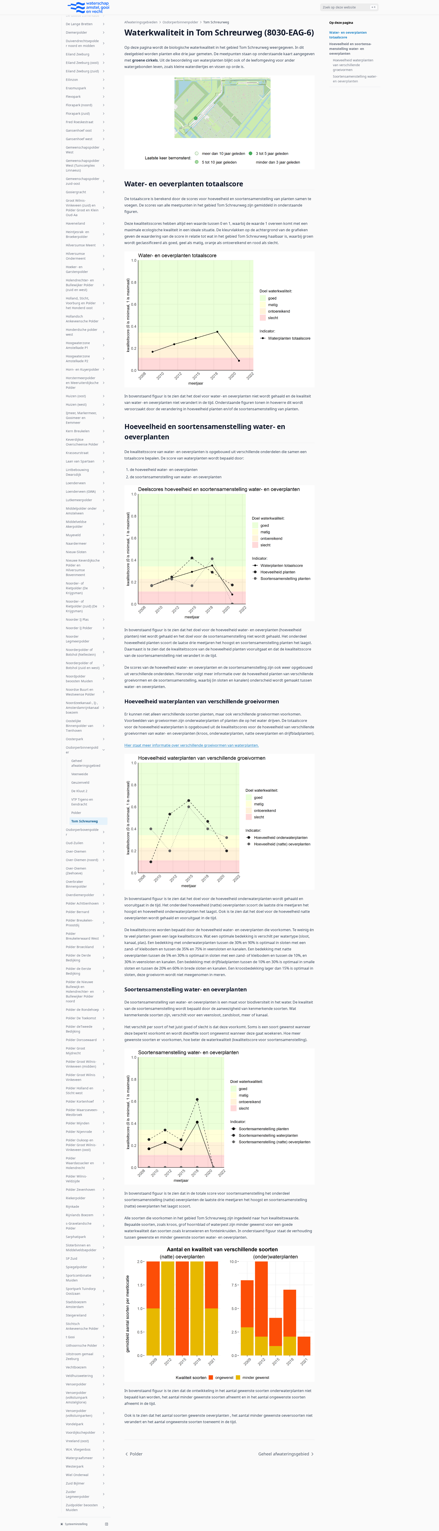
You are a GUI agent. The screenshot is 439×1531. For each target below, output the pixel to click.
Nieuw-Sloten (76, 552)
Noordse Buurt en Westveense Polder (80, 691)
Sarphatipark (76, 1237)
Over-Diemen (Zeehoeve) (76, 870)
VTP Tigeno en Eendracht (82, 801)
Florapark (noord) (79, 105)
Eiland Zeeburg (77, 54)
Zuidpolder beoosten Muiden (82, 1507)
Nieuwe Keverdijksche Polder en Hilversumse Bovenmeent (83, 567)
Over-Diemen (76, 851)
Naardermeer (76, 543)
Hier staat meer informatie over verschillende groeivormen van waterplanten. (191, 745)
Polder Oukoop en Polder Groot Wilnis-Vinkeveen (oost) (81, 1145)
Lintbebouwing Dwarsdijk (77, 472)
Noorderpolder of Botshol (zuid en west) (82, 665)
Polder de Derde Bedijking (78, 957)
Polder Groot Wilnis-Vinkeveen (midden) (81, 1064)
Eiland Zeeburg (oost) (82, 62)
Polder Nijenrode (79, 1131)
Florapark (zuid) (78, 113)
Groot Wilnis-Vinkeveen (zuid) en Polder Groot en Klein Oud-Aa (82, 207)
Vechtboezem (76, 1367)
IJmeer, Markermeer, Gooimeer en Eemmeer (81, 418)
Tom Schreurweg (84, 821)
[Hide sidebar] (106, 1524)
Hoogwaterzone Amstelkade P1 (78, 345)
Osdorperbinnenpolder (82, 749)
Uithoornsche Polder (81, 1345)
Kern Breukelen (78, 431)
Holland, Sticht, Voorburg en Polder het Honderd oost (81, 303)
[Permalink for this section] (247, 183)
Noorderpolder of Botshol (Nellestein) (81, 652)
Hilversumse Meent (81, 245)
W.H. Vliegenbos (78, 1449)
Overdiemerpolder (80, 895)
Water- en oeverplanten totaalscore (348, 34)
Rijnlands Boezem (79, 1215)
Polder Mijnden (77, 1123)
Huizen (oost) (76, 396)
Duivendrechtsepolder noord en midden (82, 43)
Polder (76, 812)
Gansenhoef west (79, 139)
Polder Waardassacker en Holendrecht (80, 1163)
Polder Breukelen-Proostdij (79, 922)
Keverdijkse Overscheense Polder (82, 441)
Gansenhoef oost (79, 130)
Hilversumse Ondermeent (76, 256)
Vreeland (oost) (77, 1441)
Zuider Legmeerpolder (77, 1494)
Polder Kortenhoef (80, 1101)
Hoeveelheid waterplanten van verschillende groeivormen (353, 65)
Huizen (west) (76, 404)
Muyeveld (73, 535)
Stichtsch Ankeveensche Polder (82, 1326)
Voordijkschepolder (80, 1432)
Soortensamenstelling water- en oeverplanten (355, 78)
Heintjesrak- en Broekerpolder (77, 234)
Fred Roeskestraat (79, 122)
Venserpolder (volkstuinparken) (79, 1413)
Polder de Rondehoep (82, 1009)
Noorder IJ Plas (77, 619)
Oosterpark (74, 739)
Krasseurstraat (77, 453)
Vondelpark (74, 1424)
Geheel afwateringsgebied (85, 763)
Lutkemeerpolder (79, 500)
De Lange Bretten (79, 24)
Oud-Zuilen (74, 843)
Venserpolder (76, 1384)
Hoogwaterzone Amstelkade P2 (78, 358)
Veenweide (79, 774)
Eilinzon (72, 79)
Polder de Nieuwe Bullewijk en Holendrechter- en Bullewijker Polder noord (80, 991)
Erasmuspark (76, 88)
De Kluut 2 (79, 791)
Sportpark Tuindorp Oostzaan (81, 1291)
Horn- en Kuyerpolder (82, 369)
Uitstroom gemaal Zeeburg (79, 1356)
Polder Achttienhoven (82, 903)
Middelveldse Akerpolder (76, 524)
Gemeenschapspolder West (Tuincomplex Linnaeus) (82, 165)
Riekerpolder (76, 1198)
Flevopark (73, 96)
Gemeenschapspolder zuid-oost (82, 181)
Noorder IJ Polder (79, 628)
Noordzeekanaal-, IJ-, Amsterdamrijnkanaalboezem (82, 708)
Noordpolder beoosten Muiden (79, 678)
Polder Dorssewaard (81, 1040)
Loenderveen (76, 483)
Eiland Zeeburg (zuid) (82, 71)
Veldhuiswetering (79, 1375)
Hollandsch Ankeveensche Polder (82, 318)
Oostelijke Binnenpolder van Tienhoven (79, 726)
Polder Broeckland (80, 947)
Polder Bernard (77, 912)
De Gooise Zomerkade (82, 15)
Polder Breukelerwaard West (82, 936)
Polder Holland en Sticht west (79, 1090)
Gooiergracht (76, 192)
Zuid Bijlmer (75, 1483)
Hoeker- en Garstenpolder (77, 269)
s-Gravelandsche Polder (78, 1225)
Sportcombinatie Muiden (78, 1277)
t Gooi (70, 1337)
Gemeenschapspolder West (82, 149)
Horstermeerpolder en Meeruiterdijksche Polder (82, 383)
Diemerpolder (76, 32)
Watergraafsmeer (79, 1458)
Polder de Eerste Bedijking (78, 971)
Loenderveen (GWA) (81, 491)
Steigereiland (76, 1315)
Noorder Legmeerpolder (77, 638)
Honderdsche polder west (81, 332)
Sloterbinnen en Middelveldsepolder (81, 1247)
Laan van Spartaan (80, 461)
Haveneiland (75, 223)
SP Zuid (71, 1258)
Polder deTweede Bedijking (79, 1028)
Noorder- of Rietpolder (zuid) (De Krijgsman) (81, 606)
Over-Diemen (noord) (82, 860)
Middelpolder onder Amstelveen (81, 510)
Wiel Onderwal (77, 1475)
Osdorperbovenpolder (82, 832)
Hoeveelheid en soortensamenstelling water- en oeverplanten (350, 49)
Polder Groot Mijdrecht (75, 1050)
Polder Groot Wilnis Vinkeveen (80, 1077)
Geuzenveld (80, 782)
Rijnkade (72, 1206)
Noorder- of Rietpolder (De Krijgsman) (77, 588)
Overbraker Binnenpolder (76, 884)
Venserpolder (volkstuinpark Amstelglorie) (76, 1397)
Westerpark (74, 1466)
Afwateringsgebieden (141, 22)
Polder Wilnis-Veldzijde (76, 1178)
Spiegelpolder (76, 1267)
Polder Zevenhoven (80, 1189)
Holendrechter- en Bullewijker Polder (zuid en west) (80, 285)
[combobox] (349, 7)
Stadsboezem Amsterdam (76, 1304)
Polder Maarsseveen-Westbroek (82, 1112)
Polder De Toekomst (81, 1018)
